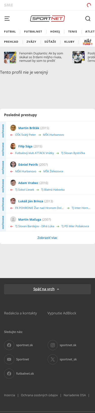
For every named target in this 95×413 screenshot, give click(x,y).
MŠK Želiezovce (53, 171)
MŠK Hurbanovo (53, 135)
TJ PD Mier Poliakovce (75, 226)
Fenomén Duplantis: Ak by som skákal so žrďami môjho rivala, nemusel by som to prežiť (41, 57)
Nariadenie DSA (75, 395)
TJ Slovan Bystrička (73, 153)
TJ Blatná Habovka (52, 190)
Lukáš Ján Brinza (30, 201)
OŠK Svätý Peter (25, 135)
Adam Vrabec (28, 183)
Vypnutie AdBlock (62, 313)
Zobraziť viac (47, 237)
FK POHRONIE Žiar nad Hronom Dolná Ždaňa (40, 208)
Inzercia (9, 395)
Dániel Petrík (28, 164)
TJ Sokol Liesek (24, 190)
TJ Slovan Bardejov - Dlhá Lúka (34, 226)
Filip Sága (25, 146)
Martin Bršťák (28, 128)
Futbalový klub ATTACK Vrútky (34, 153)
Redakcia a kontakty (20, 313)
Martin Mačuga (29, 219)
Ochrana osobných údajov (39, 395)
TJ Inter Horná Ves (81, 208)
